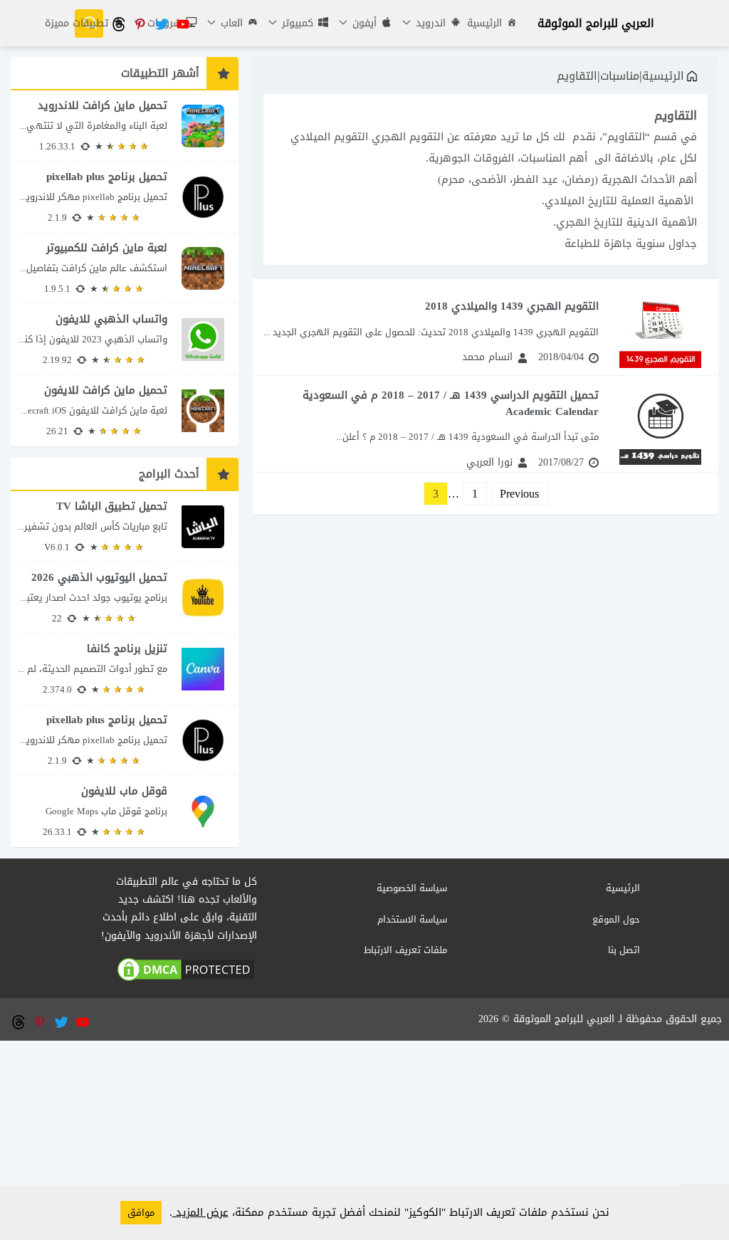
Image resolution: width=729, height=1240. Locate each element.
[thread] (118, 23)
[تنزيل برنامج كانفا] (124, 669)
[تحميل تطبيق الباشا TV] (124, 526)
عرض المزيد (200, 1212)
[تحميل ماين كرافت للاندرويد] (124, 125)
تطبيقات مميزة (76, 23)
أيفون (363, 23)
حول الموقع (616, 919)
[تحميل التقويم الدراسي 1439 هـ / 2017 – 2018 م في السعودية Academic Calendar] (485, 424)
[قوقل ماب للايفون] (124, 811)
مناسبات (619, 76)
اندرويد (429, 23)
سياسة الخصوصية (412, 888)
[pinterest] (139, 23)
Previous (519, 494)
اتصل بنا (624, 950)
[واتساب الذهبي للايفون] (124, 339)
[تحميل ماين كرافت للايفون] (124, 410)
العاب (230, 23)
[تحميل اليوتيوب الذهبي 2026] (124, 597)
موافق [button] (140, 1212)
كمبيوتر (295, 23)
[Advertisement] (364, 1140)
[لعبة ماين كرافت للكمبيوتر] (124, 268)
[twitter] (161, 23)
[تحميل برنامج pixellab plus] (124, 197)
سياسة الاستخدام (412, 919)
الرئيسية (484, 23)
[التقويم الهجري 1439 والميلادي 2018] (485, 327)
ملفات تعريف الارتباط (405, 950)
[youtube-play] (182, 23)
